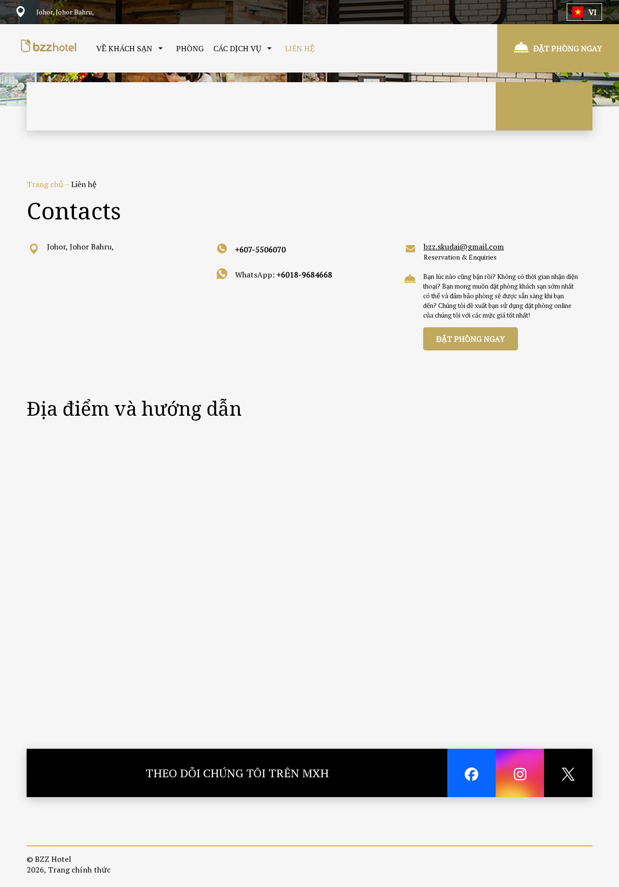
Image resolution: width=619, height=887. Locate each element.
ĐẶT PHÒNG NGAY (470, 339)
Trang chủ (46, 184)
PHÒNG (190, 48)
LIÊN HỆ (300, 48)
